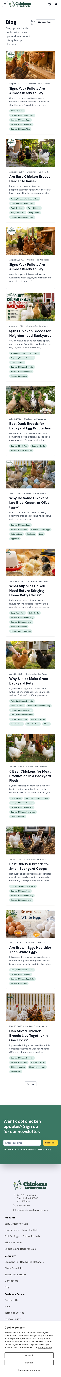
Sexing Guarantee (15, 1274)
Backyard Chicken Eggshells (22, 979)
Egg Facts (31, 534)
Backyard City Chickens (21, 631)
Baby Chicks (34, 212)
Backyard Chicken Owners (22, 715)
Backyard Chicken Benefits (37, 798)
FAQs (7, 1306)
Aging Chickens (34, 208)
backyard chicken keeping (22, 101)
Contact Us (11, 1280)
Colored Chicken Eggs (40, 529)
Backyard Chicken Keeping (22, 617)
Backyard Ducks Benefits (21, 450)
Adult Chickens (17, 111)
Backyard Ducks (38, 446)
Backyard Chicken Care (20, 891)
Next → (30, 1084)
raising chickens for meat (32, 785)
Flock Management (37, 1067)
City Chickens (16, 724)
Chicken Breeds (38, 719)
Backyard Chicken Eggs (20, 120)
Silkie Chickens (33, 724)
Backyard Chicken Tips (20, 129)
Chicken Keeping (18, 1067)
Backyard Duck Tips (19, 446)
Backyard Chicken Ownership (23, 812)
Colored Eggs (16, 534)
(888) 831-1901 (23, 1205)
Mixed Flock (16, 1071)
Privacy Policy (45, 1347)
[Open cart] (56, 4)
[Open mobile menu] (5, 4)
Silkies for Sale (13, 1242)
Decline (29, 1362)
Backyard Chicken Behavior (22, 115)
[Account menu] (49, 4)
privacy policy (44, 1149)
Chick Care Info (14, 1268)
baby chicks (28, 600)
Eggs (41, 534)
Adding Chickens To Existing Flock (25, 199)
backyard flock (37, 1045)
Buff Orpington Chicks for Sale (22, 1236)
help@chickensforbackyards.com (32, 1210)
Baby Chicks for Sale (16, 1223)
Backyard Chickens (19, 376)
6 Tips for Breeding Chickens (23, 886)
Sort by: (33, 22)
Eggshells (15, 539)
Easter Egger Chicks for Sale (21, 1230)
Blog (7, 1287)
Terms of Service (14, 1312)
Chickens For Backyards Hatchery (24, 1262)
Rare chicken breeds (19, 186)
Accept (29, 1355)
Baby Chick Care (18, 212)
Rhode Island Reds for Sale (20, 1249)
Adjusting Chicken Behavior (22, 203)
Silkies (38, 691)
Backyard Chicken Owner (21, 124)
